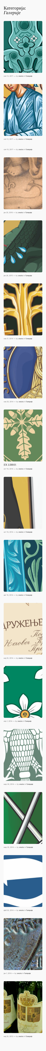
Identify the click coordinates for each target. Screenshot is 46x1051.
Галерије (29, 76)
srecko (21, 76)
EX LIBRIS (10, 464)
